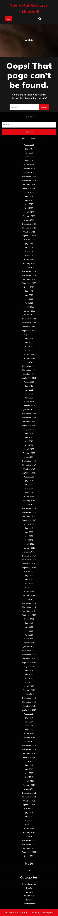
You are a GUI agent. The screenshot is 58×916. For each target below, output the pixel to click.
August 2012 (29, 809)
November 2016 (29, 607)
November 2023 (29, 275)
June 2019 (29, 485)
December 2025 (29, 176)
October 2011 (29, 848)
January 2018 (29, 552)
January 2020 (29, 457)
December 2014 (29, 698)
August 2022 (29, 335)
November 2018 (29, 512)
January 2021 (29, 410)
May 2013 (29, 773)
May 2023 (29, 299)
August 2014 (29, 714)
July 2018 (29, 528)
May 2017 (29, 583)
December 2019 (29, 461)
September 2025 (29, 188)
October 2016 (29, 611)
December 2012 (29, 793)
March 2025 (29, 212)
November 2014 (29, 702)
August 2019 (29, 477)
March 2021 (29, 402)
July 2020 (29, 433)
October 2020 (29, 421)
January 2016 (29, 647)
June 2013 (29, 769)
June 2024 (29, 248)
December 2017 (29, 556)
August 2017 (29, 572)
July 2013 (29, 765)
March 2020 (29, 449)
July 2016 (29, 623)
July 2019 (29, 481)
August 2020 (29, 429)
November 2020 (29, 417)
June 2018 (29, 532)
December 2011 (29, 840)
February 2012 (29, 832)
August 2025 (29, 192)
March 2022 (29, 354)
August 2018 (29, 524)
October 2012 (29, 801)
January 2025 (29, 220)
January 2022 (29, 362)
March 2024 (29, 259)
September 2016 (29, 615)
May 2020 (29, 441)
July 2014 (29, 718)
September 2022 (29, 330)
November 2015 (29, 654)
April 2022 (29, 350)
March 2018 (29, 544)
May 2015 (29, 678)
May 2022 (29, 346)
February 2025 (29, 216)
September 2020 (29, 425)
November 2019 (29, 465)
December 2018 (29, 508)
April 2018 (29, 540)
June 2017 (29, 579)
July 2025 (29, 196)
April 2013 (29, 777)
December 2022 (29, 319)
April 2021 (29, 398)
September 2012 (29, 805)
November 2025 (29, 180)
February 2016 (29, 643)
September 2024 (29, 236)
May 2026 (29, 157)
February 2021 (29, 406)
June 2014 (29, 722)
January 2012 (29, 836)
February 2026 (29, 169)
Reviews (29, 900)
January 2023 (29, 315)
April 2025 (29, 208)
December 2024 (29, 224)
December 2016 (29, 603)
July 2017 (29, 575)
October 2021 (29, 374)
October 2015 (29, 659)
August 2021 (29, 382)
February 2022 (29, 358)
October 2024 (29, 232)
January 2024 (29, 267)
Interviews (29, 892)
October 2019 (29, 469)
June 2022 (29, 342)
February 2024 (29, 263)
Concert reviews (29, 884)
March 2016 (29, 639)
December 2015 (29, 651)
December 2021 (29, 366)
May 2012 (29, 820)
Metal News (29, 896)
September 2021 (29, 378)
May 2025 (29, 204)
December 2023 (29, 271)
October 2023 (29, 279)
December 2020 (29, 414)
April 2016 (29, 635)
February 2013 (29, 785)
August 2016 (29, 619)
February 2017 (29, 595)
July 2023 (29, 291)
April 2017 (29, 587)
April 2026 (29, 161)
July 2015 (29, 670)
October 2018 (29, 516)
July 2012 (29, 813)
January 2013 (29, 789)
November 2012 (29, 797)
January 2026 (29, 172)
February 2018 (29, 548)
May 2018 (29, 536)
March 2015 (29, 686)
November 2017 (29, 560)
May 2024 (29, 251)
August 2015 (29, 666)
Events (29, 888)
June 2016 (29, 627)
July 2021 (29, 386)
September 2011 (29, 852)
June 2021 (29, 390)
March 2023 (29, 307)
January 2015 (29, 694)
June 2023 (29, 295)
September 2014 (29, 710)
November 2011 (29, 844)
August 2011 (29, 856)
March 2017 (29, 591)
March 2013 (29, 781)
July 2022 (29, 338)
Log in (29, 870)
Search (44, 107)
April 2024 (29, 255)
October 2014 (29, 706)
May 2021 (29, 394)
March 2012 (29, 828)
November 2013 (29, 749)
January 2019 (29, 504)
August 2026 (29, 145)
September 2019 (29, 473)
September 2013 (29, 757)
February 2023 (29, 311)
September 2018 (29, 520)
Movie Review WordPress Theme (21, 912)
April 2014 (29, 730)
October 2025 (29, 184)
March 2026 (29, 165)
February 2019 (29, 500)
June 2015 (29, 674)
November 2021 (29, 370)
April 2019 (29, 493)
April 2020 (29, 445)
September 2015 (29, 662)
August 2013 (29, 761)
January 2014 (29, 741)
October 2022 (29, 327)
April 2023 (29, 303)
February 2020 (29, 453)
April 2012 (29, 824)
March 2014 (29, 734)
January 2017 (29, 599)
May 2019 (29, 489)
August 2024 (29, 240)
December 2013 (29, 745)
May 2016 (29, 631)
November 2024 (29, 228)
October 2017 (29, 564)
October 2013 (29, 753)
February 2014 (29, 738)
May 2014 (29, 726)
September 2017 (29, 568)
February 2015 (29, 690)
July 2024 (29, 244)
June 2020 (29, 437)
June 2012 (29, 817)
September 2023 (29, 283)
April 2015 (29, 682)
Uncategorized (29, 904)
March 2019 (29, 496)
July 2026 (29, 149)
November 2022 (29, 323)
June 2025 (29, 200)
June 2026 (29, 153)
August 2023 (29, 287)
